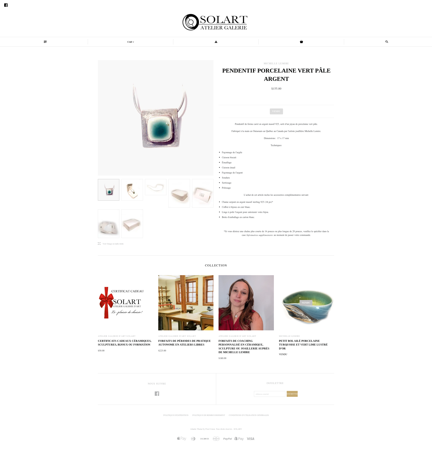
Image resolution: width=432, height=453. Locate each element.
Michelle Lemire (289, 336)
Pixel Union (210, 429)
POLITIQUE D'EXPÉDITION (175, 415)
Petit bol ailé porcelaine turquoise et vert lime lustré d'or (303, 344)
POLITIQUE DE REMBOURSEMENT (208, 415)
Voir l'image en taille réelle (111, 243)
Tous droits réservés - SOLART (228, 429)
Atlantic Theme (196, 429)
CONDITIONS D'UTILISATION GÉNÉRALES (249, 415)
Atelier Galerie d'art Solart (117, 336)
